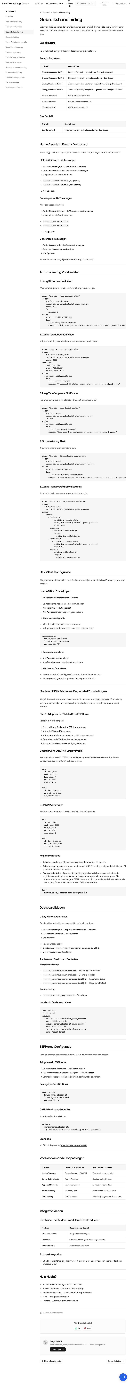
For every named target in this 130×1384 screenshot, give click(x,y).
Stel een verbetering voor (53, 1313)
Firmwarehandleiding (14, 72)
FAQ (45, 1296)
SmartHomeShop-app (14, 47)
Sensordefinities (12, 37)
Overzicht (9, 16)
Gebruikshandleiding (14, 32)
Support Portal (105, 3)
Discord (46, 1300)
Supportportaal (57, 1349)
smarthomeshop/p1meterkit (74, 1145)
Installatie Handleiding (53, 1284)
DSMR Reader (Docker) (15, 77)
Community (120, 3)
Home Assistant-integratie (16, 42)
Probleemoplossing (13, 52)
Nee (89, 1328)
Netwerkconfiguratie (14, 27)
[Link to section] (57, 43)
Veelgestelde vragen (14, 62)
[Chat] (123, 1377)
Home (40, 3)
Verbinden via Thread (14, 88)
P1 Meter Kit (44, 12)
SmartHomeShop (11, 3)
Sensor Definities (51, 1288)
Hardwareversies (12, 83)
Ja (79, 1328)
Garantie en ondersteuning (16, 67)
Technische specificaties (15, 57)
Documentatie (55, 3)
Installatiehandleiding (14, 22)
